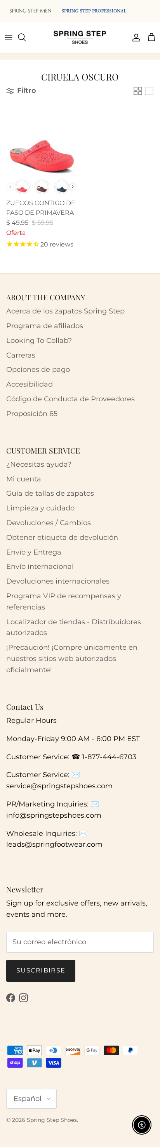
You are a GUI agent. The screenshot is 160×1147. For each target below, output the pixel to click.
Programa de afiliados (44, 326)
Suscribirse (40, 970)
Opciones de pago (38, 369)
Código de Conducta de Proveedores (70, 399)
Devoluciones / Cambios (48, 523)
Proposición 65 (31, 413)
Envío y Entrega (33, 552)
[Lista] (149, 91)
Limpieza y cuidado (40, 508)
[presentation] (73, 187)
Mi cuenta (23, 479)
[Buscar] (25, 37)
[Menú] (8, 37)
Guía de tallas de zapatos (50, 493)
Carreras (20, 355)
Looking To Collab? (39, 340)
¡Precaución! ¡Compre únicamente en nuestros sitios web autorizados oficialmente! (71, 658)
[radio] (22, 187)
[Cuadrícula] (138, 91)
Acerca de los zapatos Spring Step (65, 311)
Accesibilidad (29, 384)
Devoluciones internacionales (58, 581)
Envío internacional (40, 566)
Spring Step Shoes (52, 1119)
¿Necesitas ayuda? (38, 464)
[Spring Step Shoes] (80, 38)
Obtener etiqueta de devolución (62, 537)
